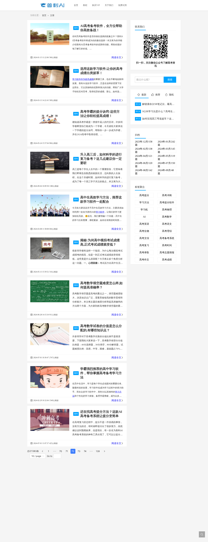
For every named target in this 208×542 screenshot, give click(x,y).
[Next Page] (104, 451)
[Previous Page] (42, 451)
